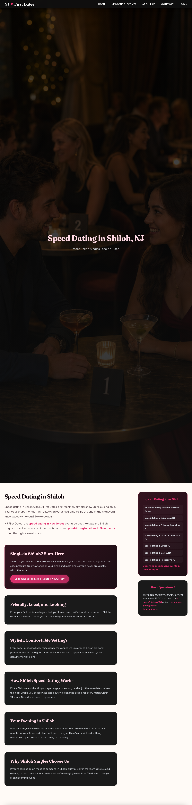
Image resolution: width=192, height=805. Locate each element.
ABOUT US (149, 4)
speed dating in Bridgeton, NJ (160, 517)
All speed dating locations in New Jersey (162, 509)
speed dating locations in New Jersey (91, 528)
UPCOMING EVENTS (124, 4)
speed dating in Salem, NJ (158, 552)
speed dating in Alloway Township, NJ (162, 527)
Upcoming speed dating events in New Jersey (40, 578)
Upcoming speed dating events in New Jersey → (161, 567)
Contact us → (150, 609)
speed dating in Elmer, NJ (157, 545)
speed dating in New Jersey (46, 523)
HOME (102, 4)
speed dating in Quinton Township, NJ (162, 537)
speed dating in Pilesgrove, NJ (160, 559)
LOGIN (183, 4)
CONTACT (167, 4)
